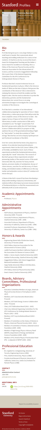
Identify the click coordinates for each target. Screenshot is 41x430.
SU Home (22, 413)
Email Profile (23, 30)
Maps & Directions (25, 416)
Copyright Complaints (26, 425)
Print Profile (10, 30)
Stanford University (10, 414)
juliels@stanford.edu (9, 377)
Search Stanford (24, 419)
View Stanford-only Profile (15, 33)
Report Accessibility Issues (28, 404)
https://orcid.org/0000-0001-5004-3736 (21, 387)
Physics (14, 199)
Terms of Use (23, 422)
